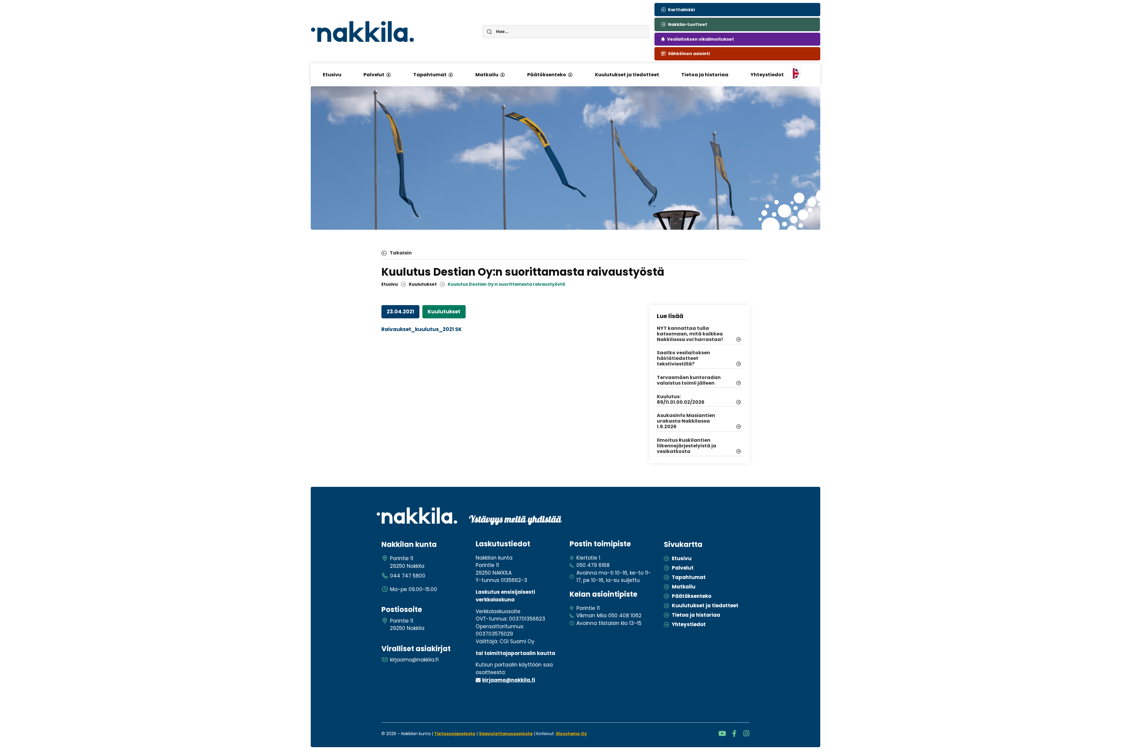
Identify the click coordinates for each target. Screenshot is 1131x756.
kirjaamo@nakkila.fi (508, 680)
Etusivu (389, 284)
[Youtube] (722, 733)
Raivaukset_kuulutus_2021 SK (421, 329)
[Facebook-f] (734, 733)
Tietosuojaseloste (454, 734)
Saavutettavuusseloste (506, 734)
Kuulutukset (423, 284)
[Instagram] (746, 733)
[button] (388, 74)
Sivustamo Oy (571, 734)
